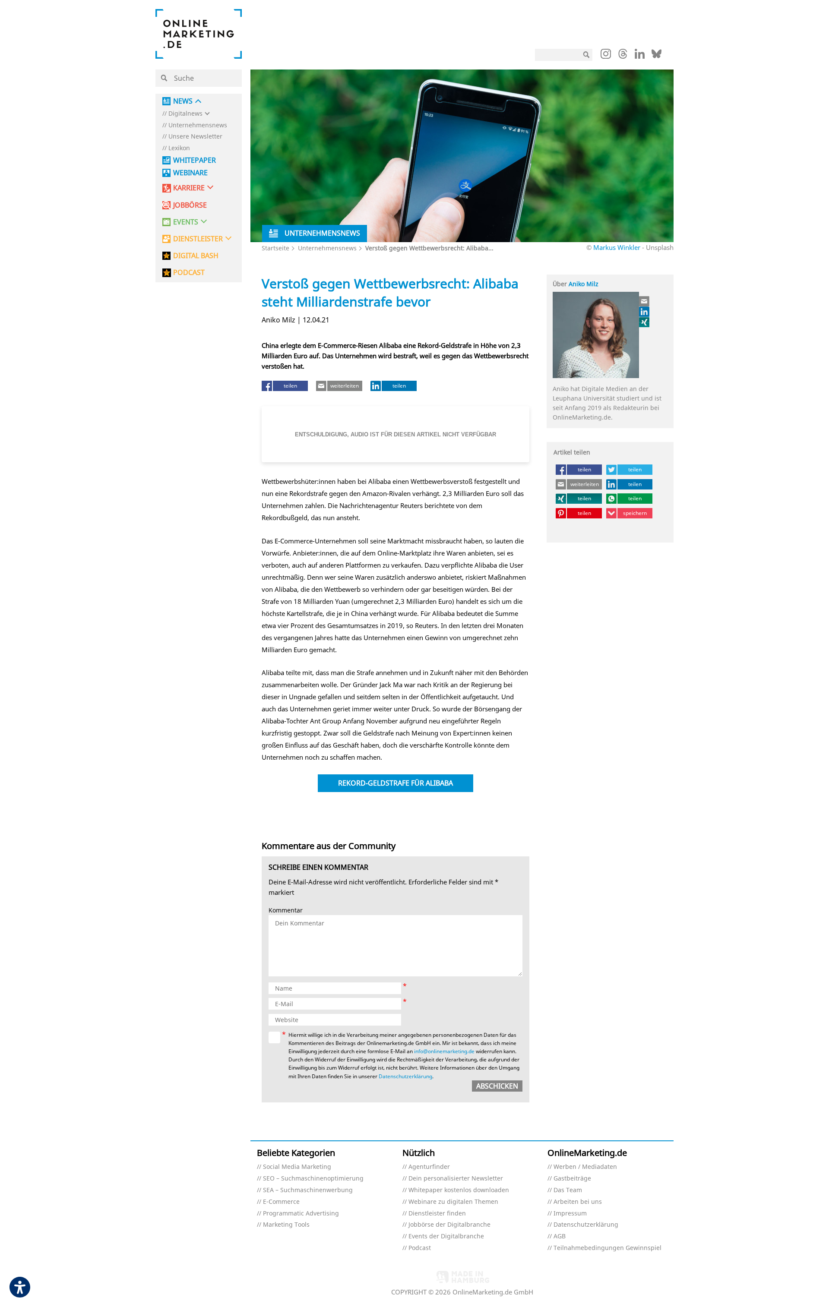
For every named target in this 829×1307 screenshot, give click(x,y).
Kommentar (286, 910)
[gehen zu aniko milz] (644, 322)
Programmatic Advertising (301, 1213)
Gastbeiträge (572, 1178)
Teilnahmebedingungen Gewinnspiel (607, 1248)
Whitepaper (194, 160)
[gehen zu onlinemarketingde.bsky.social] (656, 56)
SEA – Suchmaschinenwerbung (308, 1190)
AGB (560, 1236)
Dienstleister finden (437, 1213)
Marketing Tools (286, 1224)
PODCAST (189, 272)
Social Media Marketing (297, 1167)
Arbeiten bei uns (578, 1202)
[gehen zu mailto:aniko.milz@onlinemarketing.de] (644, 301)
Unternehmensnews (197, 125)
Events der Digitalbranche (446, 1236)
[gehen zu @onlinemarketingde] (623, 56)
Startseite (275, 248)
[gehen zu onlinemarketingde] (606, 55)
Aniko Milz (583, 284)
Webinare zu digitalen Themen (453, 1202)
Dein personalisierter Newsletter (455, 1178)
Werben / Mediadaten (585, 1167)
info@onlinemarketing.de (444, 1051)
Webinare (190, 173)
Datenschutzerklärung (405, 1076)
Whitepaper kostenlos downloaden (458, 1190)
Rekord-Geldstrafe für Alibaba (395, 783)
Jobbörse (190, 205)
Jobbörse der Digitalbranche (449, 1224)
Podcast (419, 1248)
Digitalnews (185, 113)
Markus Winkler (616, 247)
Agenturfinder (429, 1167)
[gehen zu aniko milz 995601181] (644, 311)
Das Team (568, 1190)
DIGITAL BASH (195, 256)
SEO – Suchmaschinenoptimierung (313, 1178)
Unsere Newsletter (195, 136)
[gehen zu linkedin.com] (640, 56)
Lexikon (179, 148)
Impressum (570, 1213)
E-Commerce (281, 1202)
